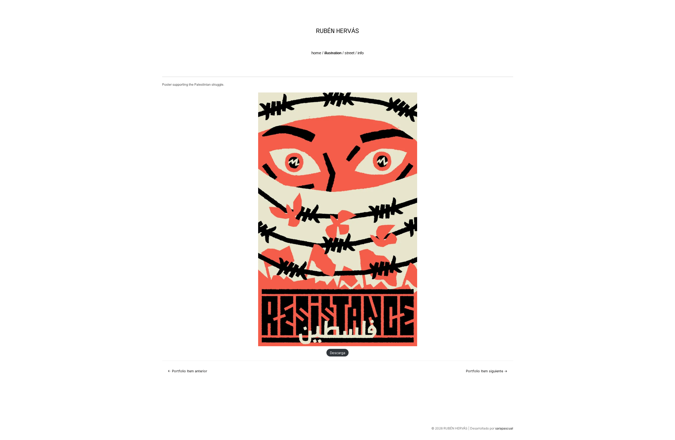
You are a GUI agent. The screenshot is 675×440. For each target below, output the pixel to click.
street (349, 53)
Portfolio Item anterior (187, 371)
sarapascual (504, 428)
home (316, 53)
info (361, 53)
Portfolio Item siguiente (486, 371)
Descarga (337, 352)
